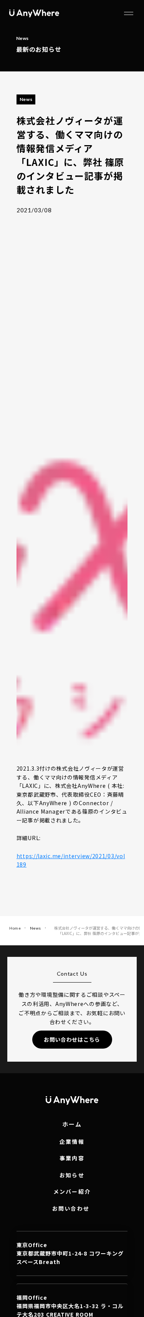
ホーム (72, 1124)
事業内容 (72, 1158)
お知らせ (72, 1175)
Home (15, 928)
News (35, 928)
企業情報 (72, 1141)
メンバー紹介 (72, 1191)
